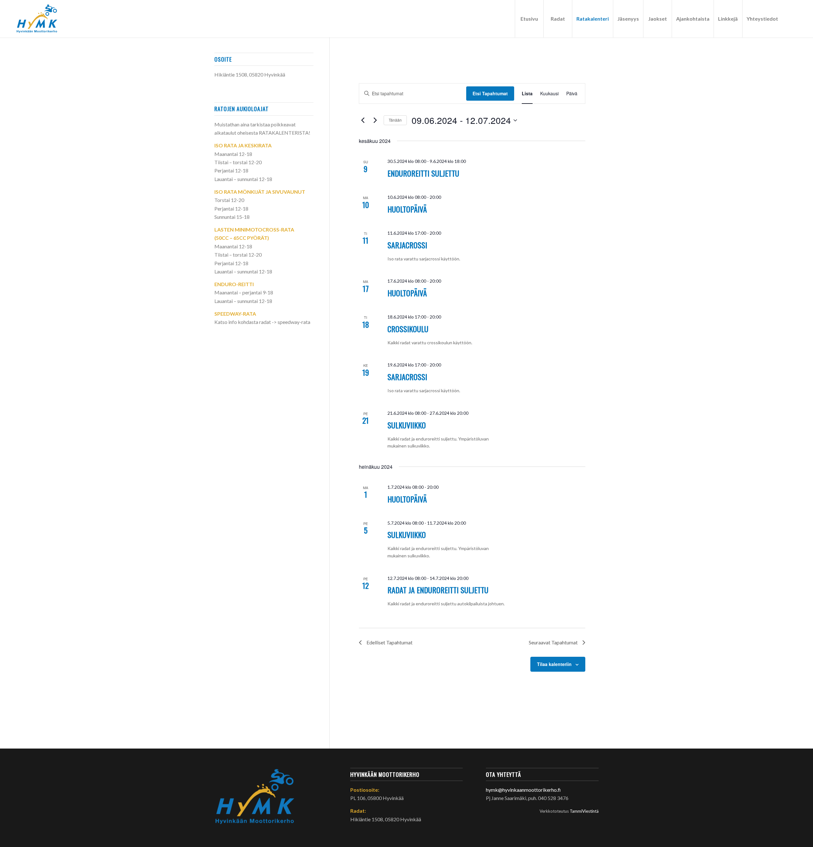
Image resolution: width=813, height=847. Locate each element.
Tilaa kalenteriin (554, 664)
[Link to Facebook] (792, 18)
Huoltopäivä (407, 209)
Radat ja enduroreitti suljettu (437, 589)
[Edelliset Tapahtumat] (362, 120)
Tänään (395, 120)
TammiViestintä (584, 811)
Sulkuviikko (406, 425)
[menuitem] (529, 18)
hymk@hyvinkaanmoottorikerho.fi (523, 790)
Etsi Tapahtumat (490, 93)
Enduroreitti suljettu (423, 173)
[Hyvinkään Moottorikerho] (41, 18)
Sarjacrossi (407, 245)
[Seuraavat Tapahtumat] (375, 120)
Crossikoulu (407, 328)
